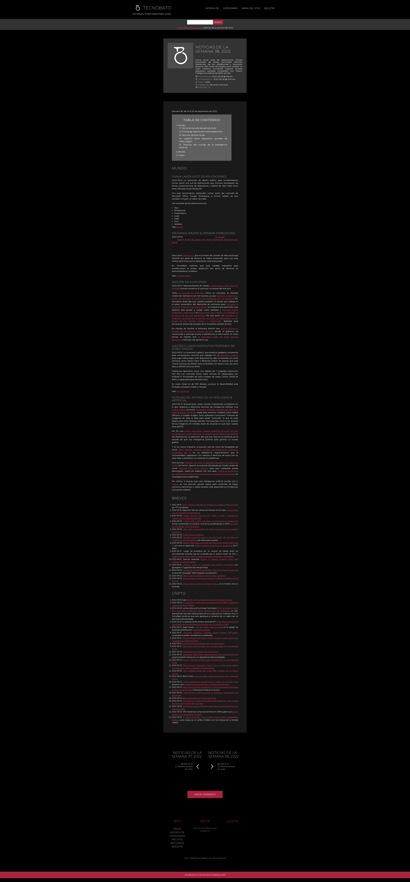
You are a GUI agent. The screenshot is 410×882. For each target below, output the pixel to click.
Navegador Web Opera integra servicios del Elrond (210, 655)
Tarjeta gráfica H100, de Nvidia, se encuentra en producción (210, 521)
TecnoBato (203, 858)
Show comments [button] (205, 794)
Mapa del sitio (251, 8)
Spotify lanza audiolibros (193, 535)
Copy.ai (175, 484)
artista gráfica (178, 410)
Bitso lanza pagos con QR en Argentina (199, 698)
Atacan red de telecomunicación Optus (200, 584)
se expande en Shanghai (191, 293)
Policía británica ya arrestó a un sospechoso (213, 546)
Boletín (269, 8)
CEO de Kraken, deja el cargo (208, 627)
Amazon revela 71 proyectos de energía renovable (208, 565)
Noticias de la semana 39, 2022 (223, 754)
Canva (180, 227)
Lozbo (207, 82)
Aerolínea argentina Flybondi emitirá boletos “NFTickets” (210, 633)
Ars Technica (183, 391)
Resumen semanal (193, 28)
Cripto (180, 155)
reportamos (188, 255)
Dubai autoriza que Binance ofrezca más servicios (203, 644)
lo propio (219, 237)
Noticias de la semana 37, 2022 (186, 754)
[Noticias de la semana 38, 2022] (180, 55)
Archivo (177, 839)
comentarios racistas (201, 630)
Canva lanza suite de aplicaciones (197, 128)
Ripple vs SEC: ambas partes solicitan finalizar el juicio (209, 600)
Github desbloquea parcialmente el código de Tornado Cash (210, 682)
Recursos (177, 843)
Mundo (180, 125)
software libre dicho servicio (193, 468)
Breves (180, 151)
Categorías (230, 8)
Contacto (205, 831)
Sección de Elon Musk (192, 135)
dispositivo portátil (229, 355)
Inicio (179, 28)
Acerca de (212, 8)
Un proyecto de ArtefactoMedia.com (205, 875)
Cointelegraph (183, 276)
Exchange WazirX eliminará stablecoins (201, 131)
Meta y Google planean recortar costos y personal (204, 576)
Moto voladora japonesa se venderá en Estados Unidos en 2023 (210, 505)
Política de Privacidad (205, 828)
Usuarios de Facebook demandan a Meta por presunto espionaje (210, 570)
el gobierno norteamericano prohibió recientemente (206, 684)
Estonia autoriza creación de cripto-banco (200, 652)
